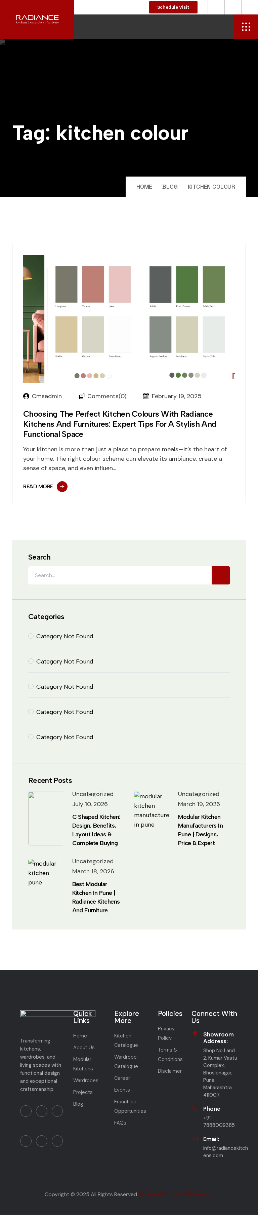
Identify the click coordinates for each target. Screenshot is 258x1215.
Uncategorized (93, 794)
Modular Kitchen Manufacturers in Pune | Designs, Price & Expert (200, 830)
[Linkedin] (57, 1111)
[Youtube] (41, 1111)
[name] (246, 26)
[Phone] (194, 1108)
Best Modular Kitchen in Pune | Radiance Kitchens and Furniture (96, 897)
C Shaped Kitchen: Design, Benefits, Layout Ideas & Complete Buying (96, 830)
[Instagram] (26, 1141)
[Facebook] (26, 1111)
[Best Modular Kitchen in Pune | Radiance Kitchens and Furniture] (46, 886)
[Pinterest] (41, 1141)
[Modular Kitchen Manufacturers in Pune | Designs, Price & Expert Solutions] (154, 818)
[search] (221, 575)
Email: (211, 1139)
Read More (38, 486)
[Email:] (194, 1139)
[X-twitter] (57, 1141)
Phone (211, 1108)
